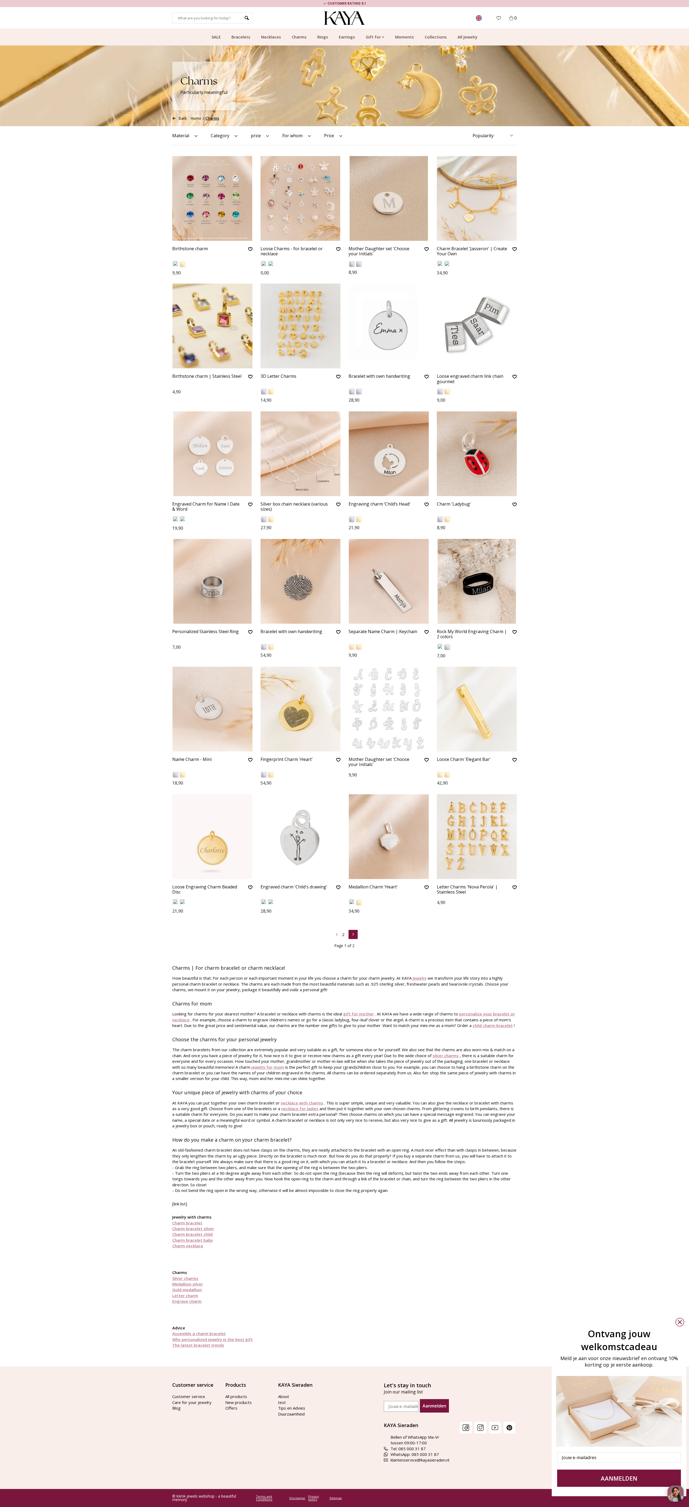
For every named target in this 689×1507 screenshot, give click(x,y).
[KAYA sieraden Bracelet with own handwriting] (389, 326)
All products (236, 1396)
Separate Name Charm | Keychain (383, 631)
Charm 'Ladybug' (454, 504)
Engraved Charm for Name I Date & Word (206, 507)
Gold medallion (187, 1289)
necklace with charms (302, 1103)
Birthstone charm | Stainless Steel (206, 376)
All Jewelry (467, 37)
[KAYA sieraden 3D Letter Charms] (301, 326)
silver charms (446, 1055)
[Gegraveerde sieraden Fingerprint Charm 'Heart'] (301, 709)
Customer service (188, 1396)
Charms (299, 37)
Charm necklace (187, 1245)
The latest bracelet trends (198, 1345)
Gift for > (375, 37)
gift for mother (358, 1014)
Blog (176, 1408)
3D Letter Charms (278, 376)
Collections (436, 37)
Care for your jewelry (192, 1402)
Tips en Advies (291, 1408)
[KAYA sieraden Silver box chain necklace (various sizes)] (301, 453)
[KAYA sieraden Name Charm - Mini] (212, 709)
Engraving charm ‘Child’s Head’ (379, 504)
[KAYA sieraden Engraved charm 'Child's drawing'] (301, 836)
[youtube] (495, 1427)
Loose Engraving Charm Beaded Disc (204, 889)
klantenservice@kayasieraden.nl (420, 1460)
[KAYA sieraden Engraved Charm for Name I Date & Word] (212, 453)
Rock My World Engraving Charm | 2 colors (472, 634)
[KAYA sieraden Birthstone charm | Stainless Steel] (212, 326)
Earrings (347, 37)
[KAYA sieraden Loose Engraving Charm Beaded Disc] (212, 836)
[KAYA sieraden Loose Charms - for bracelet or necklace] (301, 198)
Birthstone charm (190, 249)
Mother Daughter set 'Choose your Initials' (379, 251)
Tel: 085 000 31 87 (408, 1448)
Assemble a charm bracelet (199, 1333)
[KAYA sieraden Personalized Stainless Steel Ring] (212, 581)
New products (238, 1402)
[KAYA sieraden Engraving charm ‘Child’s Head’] (389, 453)
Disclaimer (297, 1498)
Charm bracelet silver (193, 1228)
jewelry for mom (267, 1067)
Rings (322, 37)
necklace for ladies (299, 1108)
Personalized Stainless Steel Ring (205, 631)
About (283, 1396)
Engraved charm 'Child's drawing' (294, 887)
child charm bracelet (493, 1025)
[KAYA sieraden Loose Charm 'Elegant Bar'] (477, 709)
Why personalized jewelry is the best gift (212, 1339)
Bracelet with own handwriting (379, 376)
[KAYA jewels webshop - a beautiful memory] (344, 18)
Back (183, 118)
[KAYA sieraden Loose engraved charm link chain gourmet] (477, 326)
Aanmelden (434, 1406)
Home (196, 118)
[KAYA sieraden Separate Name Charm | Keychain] (389, 581)
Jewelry (420, 978)
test (282, 1402)
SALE (216, 37)
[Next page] (353, 933)
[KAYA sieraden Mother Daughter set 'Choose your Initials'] (389, 198)
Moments (404, 37)
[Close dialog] (680, 1322)
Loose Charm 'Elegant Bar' (464, 759)
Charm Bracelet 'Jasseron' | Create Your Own (472, 251)
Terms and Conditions (264, 1498)
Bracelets (240, 37)
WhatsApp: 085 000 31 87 (415, 1454)
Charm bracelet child (192, 1234)
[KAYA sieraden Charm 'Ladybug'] (477, 453)
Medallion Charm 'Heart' (373, 887)
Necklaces (271, 37)
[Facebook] (466, 1427)
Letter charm (185, 1295)
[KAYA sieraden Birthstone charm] (212, 198)
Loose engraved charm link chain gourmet (470, 379)
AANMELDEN (619, 1478)
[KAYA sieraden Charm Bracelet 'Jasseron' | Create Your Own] (477, 198)
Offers (231, 1408)
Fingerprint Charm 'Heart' (287, 759)
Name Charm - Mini (192, 759)
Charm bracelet (187, 1223)
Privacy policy (313, 1498)
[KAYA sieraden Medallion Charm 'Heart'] (389, 836)
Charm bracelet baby (192, 1240)
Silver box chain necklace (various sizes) (294, 507)
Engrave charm (187, 1301)
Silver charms (185, 1278)
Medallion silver (187, 1284)
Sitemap (335, 1498)
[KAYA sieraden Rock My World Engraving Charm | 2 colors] (477, 581)
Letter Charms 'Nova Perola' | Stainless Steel (467, 889)
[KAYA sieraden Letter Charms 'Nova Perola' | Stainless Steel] (477, 836)
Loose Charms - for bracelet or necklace (292, 251)
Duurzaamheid (291, 1414)
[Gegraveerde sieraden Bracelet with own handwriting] (301, 581)
